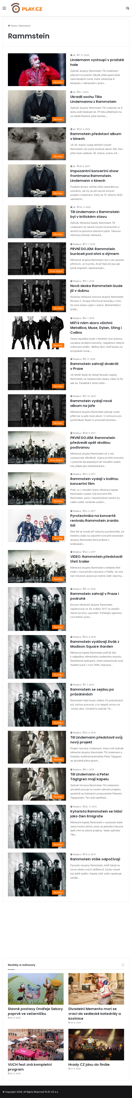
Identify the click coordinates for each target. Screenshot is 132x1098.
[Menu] (4, 9)
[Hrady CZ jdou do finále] (96, 1044)
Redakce (77, 244)
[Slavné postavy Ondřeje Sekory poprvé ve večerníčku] (36, 989)
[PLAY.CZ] (26, 8)
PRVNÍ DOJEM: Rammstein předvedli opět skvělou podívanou (92, 442)
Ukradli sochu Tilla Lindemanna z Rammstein (93, 99)
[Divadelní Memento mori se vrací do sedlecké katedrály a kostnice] (96, 989)
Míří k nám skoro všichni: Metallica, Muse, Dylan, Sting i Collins (96, 327)
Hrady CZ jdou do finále (89, 1064)
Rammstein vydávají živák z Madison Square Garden (94, 644)
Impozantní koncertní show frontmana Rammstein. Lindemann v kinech (94, 176)
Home (13, 25)
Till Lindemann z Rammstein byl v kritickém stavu (94, 214)
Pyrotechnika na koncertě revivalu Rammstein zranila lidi (94, 520)
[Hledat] (127, 9)
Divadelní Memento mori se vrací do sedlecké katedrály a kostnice (94, 1013)
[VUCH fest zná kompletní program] (36, 1044)
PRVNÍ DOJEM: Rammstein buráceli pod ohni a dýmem (94, 251)
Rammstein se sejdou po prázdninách (92, 692)
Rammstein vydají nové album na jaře (91, 403)
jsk (74, 55)
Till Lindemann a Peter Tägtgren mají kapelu (89, 777)
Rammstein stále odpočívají (95, 859)
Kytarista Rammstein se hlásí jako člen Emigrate (96, 814)
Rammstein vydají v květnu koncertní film (94, 481)
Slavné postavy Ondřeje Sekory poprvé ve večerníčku (35, 1011)
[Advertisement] (66, 928)
